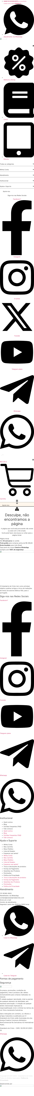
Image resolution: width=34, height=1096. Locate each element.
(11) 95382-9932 (6, 893)
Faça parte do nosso (14, 547)
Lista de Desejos (9, 851)
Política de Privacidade (11, 875)
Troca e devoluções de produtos (15, 866)
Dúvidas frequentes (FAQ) (12, 826)
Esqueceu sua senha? (11, 853)
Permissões (7, 873)
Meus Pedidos (8, 849)
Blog (5, 824)
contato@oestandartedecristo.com (12, 898)
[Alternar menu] (33, 460)
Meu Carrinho (8, 847)
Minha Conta (8, 844)
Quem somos (8, 822)
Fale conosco (8, 829)
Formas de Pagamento (11, 869)
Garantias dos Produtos (12, 871)
